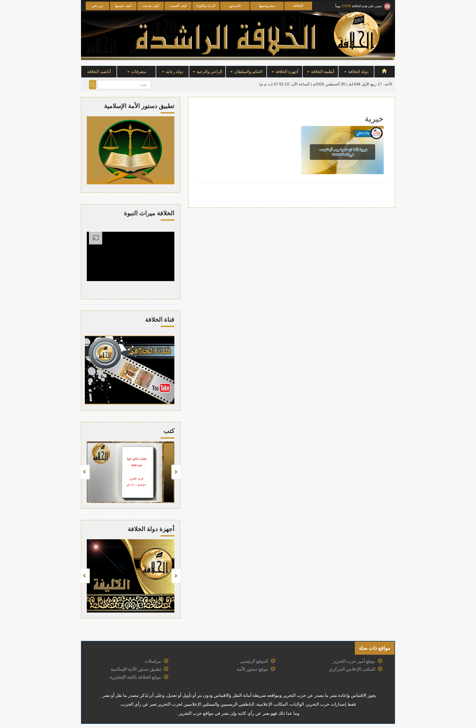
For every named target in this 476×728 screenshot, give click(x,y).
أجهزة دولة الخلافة (151, 528)
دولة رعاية (174, 71)
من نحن (97, 6)
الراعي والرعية (209, 71)
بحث (92, 84)
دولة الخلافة (358, 71)
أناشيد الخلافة (99, 71)
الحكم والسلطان (248, 71)
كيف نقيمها (123, 6)
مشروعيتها (267, 6)
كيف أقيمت (178, 6)
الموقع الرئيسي (254, 661)
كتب (169, 430)
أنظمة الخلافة (322, 71)
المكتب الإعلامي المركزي (352, 669)
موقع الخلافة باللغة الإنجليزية (135, 677)
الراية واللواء (205, 6)
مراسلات (153, 661)
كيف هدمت (150, 6)
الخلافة (298, 6)
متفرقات (138, 71)
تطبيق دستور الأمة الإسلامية (136, 669)
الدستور (235, 6)
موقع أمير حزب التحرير (354, 661)
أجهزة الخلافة (286, 71)
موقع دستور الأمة (252, 669)
